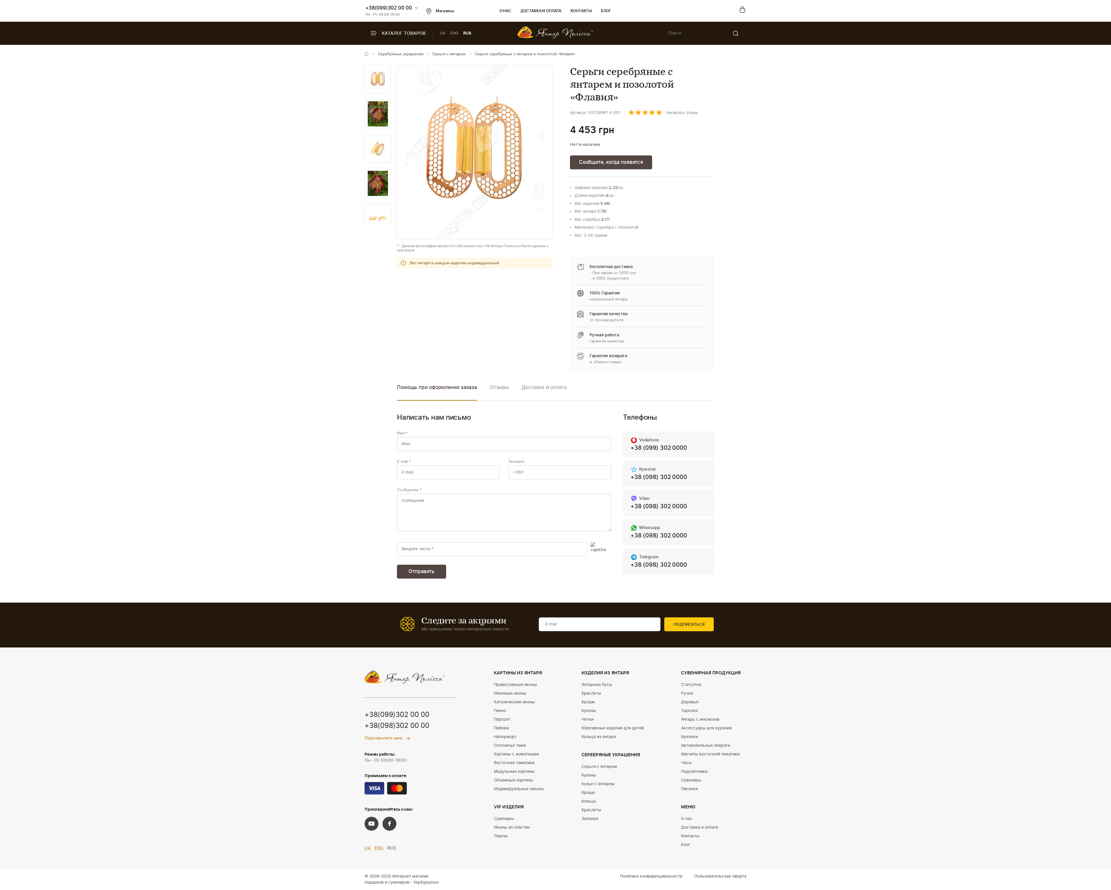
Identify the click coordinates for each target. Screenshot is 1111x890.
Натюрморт (505, 737)
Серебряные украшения (400, 54)
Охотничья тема (510, 746)
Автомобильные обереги (705, 746)
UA (443, 33)
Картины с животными (516, 754)
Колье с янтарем (598, 784)
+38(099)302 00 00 (388, 7)
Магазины (445, 11)
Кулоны (589, 711)
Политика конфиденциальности (651, 876)
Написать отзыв (682, 113)
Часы (686, 763)
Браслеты (591, 693)
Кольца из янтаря (599, 737)
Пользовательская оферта (720, 876)
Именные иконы (510, 693)
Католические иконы (514, 702)
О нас (505, 11)
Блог (606, 11)
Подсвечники (694, 772)
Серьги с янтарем (449, 54)
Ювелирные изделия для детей (613, 728)
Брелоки (689, 737)
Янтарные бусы (597, 685)
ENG (454, 33)
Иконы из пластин (512, 827)
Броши (588, 702)
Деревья (689, 702)
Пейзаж (501, 728)
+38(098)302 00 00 (397, 725)
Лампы (501, 836)
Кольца (589, 801)
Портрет (502, 719)
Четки (587, 719)
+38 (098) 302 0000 (658, 477)
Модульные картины (514, 772)
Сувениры (504, 819)
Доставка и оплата (540, 11)
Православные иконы (515, 685)
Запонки (590, 819)
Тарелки (689, 711)
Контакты (581, 11)
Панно (500, 711)
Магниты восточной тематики (710, 754)
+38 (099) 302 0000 (658, 448)
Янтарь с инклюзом (700, 719)
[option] (378, 79)
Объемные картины (513, 780)
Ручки (687, 693)
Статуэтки (691, 685)
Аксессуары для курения (706, 728)
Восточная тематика (514, 763)
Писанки (689, 789)
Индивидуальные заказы (519, 789)
